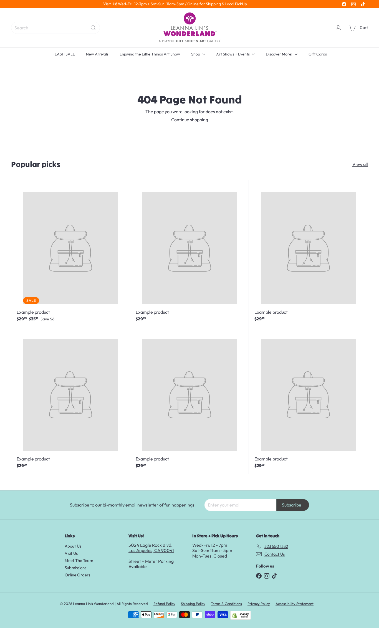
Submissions (75, 567)
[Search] (93, 28)
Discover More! (279, 54)
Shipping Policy (193, 603)
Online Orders (77, 575)
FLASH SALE (63, 54)
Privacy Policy (258, 603)
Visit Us (71, 553)
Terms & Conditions (226, 603)
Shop (196, 54)
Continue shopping (189, 119)
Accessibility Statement (295, 603)
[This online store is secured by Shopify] (240, 615)
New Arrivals (97, 54)
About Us (73, 546)
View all (360, 164)
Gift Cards (318, 54)
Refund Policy (164, 603)
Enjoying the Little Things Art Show (150, 54)
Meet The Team (79, 560)
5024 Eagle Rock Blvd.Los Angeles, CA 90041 (151, 547)
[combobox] (55, 28)
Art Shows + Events (233, 54)
